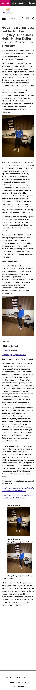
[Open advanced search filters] (27, 18)
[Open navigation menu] (4, 18)
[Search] (22, 18)
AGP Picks (5, 3)
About (8, 678)
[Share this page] (33, 18)
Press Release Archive (21, 678)
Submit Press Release (18, 682)
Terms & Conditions (18, 687)
